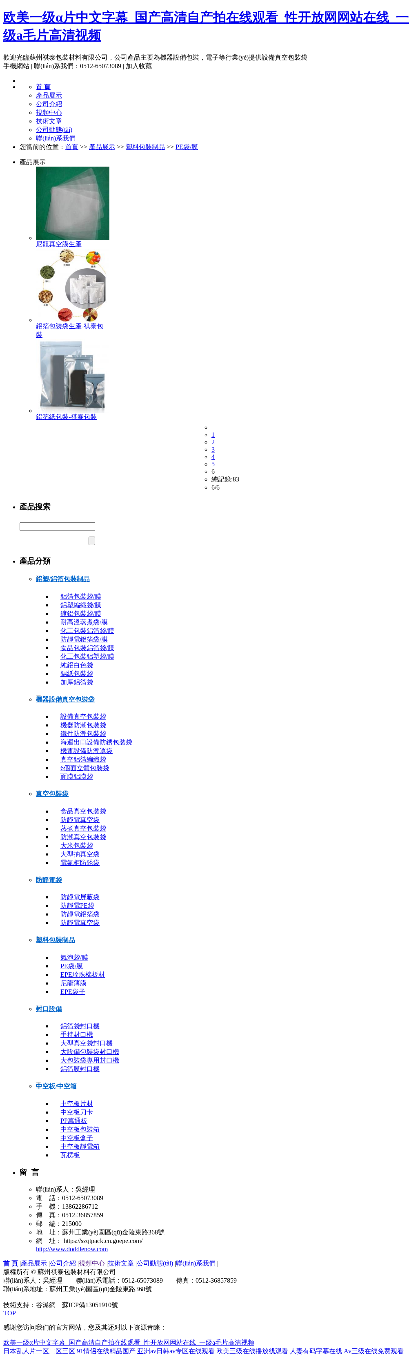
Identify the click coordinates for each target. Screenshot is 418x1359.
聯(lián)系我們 (56, 138)
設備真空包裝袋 (83, 716)
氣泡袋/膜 (74, 957)
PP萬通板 (73, 1120)
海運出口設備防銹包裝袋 (96, 742)
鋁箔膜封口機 (80, 1068)
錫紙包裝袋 (76, 673)
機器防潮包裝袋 (83, 725)
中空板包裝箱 (80, 1129)
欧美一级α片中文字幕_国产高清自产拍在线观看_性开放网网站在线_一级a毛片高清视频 (128, 1342)
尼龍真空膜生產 (59, 244)
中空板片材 (76, 1103)
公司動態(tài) (54, 129)
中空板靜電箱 (80, 1146)
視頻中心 (49, 112)
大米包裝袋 (76, 845)
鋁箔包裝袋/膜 (80, 596)
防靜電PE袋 (77, 905)
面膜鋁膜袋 (76, 776)
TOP (9, 1313)
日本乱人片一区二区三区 (39, 1351)
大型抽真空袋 (80, 854)
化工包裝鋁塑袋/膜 (87, 656)
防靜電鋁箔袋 (80, 914)
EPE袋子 (72, 991)
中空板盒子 (76, 1137)
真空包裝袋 (52, 793)
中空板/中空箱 (56, 1086)
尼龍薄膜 (73, 983)
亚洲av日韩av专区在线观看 (176, 1351)
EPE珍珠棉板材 (82, 974)
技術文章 (49, 121)
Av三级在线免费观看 (374, 1351)
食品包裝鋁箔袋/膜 (87, 647)
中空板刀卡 (76, 1112)
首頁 (71, 146)
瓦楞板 (70, 1155)
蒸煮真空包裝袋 (83, 828)
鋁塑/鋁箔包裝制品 (63, 578)
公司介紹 (49, 103)
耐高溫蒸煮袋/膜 (84, 622)
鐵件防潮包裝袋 (83, 733)
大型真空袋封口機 (86, 1043)
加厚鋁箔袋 (76, 682)
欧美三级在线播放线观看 (252, 1351)
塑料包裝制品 (145, 146)
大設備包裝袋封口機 (89, 1051)
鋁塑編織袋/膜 (80, 605)
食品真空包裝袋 (83, 811)
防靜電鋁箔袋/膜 (84, 639)
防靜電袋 (49, 879)
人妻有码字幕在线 (316, 1351)
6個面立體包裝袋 (84, 767)
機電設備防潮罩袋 (86, 750)
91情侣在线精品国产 (106, 1351)
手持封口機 (76, 1034)
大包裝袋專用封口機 (89, 1060)
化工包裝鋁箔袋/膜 (87, 630)
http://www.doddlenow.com (72, 1248)
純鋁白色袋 (76, 665)
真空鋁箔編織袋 (83, 759)
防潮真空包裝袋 (83, 836)
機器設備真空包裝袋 (65, 699)
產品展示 (49, 95)
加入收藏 (139, 65)
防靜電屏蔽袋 (80, 896)
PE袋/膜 (187, 146)
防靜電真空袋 (80, 819)
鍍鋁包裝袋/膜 (80, 613)
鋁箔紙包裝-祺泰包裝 (66, 416)
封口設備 (49, 1008)
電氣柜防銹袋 (80, 862)
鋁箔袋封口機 (80, 1026)
